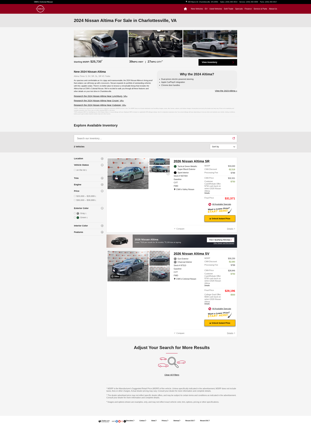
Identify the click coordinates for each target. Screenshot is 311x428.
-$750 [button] (232, 182)
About (153, 420)
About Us (273, 9)
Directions (129, 420)
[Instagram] (122, 421)
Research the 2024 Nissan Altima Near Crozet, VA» (99, 100)
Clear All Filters (171, 375)
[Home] (40, 8)
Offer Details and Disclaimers (224, 243)
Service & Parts (260, 9)
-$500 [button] (232, 295)
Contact (142, 420)
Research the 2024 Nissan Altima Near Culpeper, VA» (100, 105)
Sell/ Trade (228, 9)
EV (206, 9)
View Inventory (209, 62)
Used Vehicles (215, 9)
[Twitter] (125, 421)
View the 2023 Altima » (226, 91)
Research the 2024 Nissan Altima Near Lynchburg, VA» (100, 96)
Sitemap (176, 420)
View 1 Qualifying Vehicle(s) (219, 240)
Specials (239, 9)
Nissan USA (189, 420)
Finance (248, 9)
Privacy (164, 420)
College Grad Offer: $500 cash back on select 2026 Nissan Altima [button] (212, 299)
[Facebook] (117, 421)
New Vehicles (197, 9)
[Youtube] (119, 421)
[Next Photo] (168, 173)
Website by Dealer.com (104, 421)
